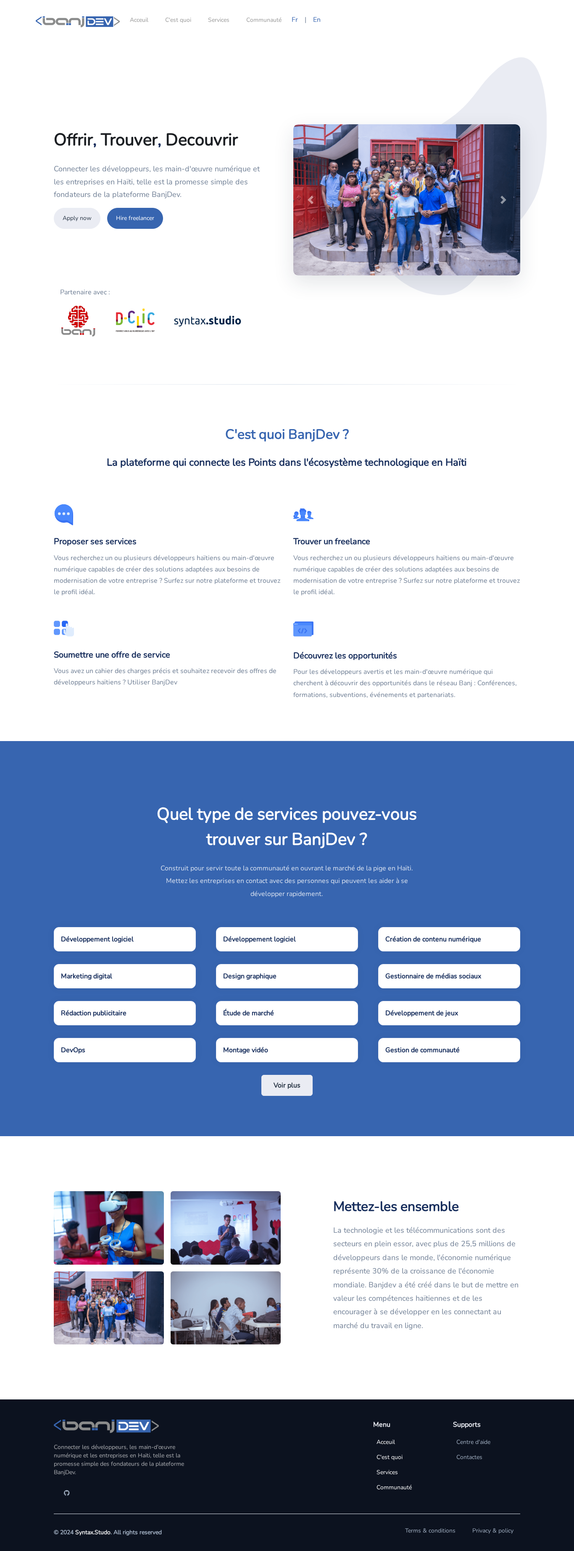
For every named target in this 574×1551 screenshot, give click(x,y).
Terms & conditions (430, 1531)
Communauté (264, 20)
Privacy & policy (492, 1531)
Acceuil (139, 20)
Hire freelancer (135, 218)
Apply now (77, 218)
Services (218, 20)
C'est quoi (178, 20)
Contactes (469, 1457)
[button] (310, 199)
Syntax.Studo (93, 1532)
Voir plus (287, 1085)
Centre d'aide (473, 1442)
